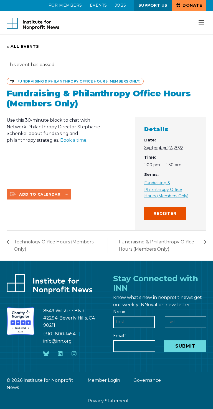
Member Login (104, 380)
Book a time (73, 140)
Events (98, 5)
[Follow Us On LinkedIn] (60, 354)
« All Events (23, 46)
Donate (191, 5)
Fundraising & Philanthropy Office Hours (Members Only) (166, 189)
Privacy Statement (108, 400)
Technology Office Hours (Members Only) (53, 245)
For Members (65, 5)
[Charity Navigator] (20, 321)
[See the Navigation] (202, 19)
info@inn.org (57, 341)
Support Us (153, 5)
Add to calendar (40, 194)
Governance (147, 380)
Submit (185, 346)
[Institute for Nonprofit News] (33, 24)
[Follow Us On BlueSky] (46, 354)
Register (165, 213)
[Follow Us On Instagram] (74, 354)
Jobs (120, 5)
